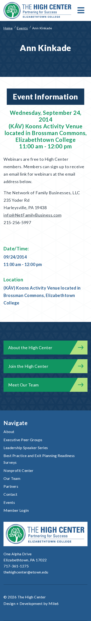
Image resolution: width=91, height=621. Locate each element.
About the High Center (30, 347)
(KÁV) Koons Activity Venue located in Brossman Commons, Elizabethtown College (42, 295)
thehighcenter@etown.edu (26, 572)
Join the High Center (28, 366)
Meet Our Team (23, 384)
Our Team (12, 478)
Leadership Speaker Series (26, 447)
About (9, 431)
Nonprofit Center (18, 470)
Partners (11, 486)
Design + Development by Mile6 (31, 603)
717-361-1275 (16, 566)
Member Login (16, 510)
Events (9, 502)
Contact (11, 494)
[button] (81, 10)
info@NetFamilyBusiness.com (32, 215)
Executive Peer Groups (23, 439)
